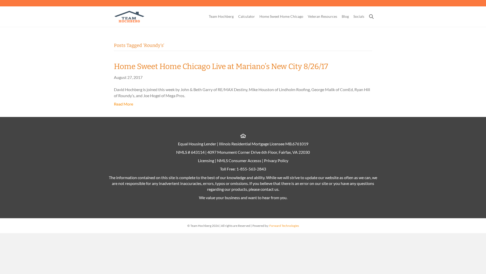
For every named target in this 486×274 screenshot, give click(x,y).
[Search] (369, 16)
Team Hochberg (221, 16)
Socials (358, 16)
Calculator (246, 16)
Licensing (206, 160)
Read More (123, 103)
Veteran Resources (322, 16)
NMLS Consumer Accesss (239, 160)
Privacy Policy (276, 160)
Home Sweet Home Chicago (281, 16)
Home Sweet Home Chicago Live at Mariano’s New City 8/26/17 (221, 66)
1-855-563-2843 (251, 168)
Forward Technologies (284, 226)
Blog (345, 16)
